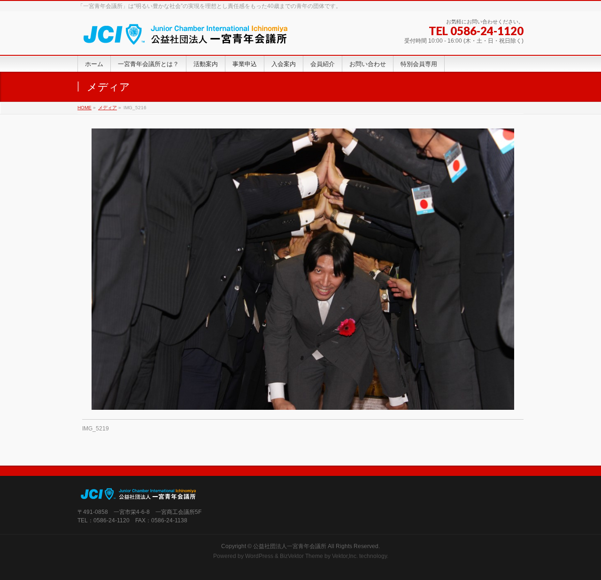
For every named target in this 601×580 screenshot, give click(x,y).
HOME (84, 107)
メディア (107, 107)
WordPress (259, 556)
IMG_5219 (95, 428)
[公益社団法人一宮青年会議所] (185, 37)
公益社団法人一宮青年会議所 (289, 546)
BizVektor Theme (301, 556)
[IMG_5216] (303, 269)
